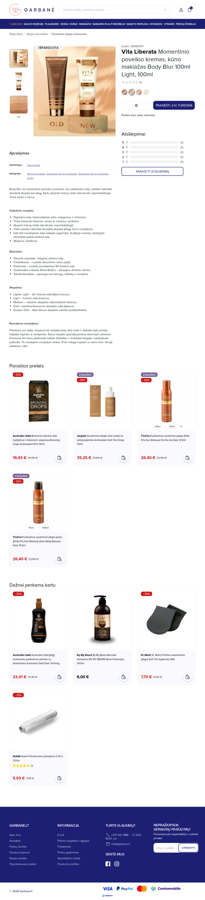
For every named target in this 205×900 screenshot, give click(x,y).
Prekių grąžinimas (68, 852)
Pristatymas (64, 846)
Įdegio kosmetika (36, 173)
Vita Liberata (33, 165)
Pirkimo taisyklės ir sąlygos (73, 841)
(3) (32, 765)
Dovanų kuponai (19, 852)
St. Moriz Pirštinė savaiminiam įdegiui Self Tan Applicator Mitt (163, 657)
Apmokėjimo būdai (68, 858)
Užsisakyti (188, 847)
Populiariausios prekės (22, 864)
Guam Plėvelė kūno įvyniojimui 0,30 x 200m (38, 758)
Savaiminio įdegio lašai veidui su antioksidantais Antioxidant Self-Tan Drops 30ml (100, 440)
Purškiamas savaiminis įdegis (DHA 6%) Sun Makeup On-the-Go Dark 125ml (165, 438)
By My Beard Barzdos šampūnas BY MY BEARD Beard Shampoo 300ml (100, 659)
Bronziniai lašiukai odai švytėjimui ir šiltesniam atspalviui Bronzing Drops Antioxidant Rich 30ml (36, 440)
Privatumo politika (68, 864)
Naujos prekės (18, 858)
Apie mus (15, 835)
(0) (140, 82)
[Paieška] (165, 10)
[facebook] (108, 863)
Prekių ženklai (17, 846)
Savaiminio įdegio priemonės (61, 173)
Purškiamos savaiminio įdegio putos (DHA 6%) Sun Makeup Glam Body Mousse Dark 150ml (37, 541)
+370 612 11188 (120, 835)
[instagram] (116, 863)
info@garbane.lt (120, 844)
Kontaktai (14, 841)
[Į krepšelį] (59, 677)
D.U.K (60, 835)
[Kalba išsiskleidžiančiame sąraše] (181, 10)
